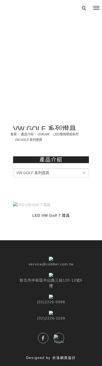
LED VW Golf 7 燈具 (51, 215)
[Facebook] (43, 338)
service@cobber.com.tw (51, 264)
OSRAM (43, 134)
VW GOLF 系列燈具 (28, 140)
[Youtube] (59, 338)
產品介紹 (27, 134)
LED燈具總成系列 (65, 134)
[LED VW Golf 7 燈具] (51, 204)
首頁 (13, 134)
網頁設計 (68, 358)
